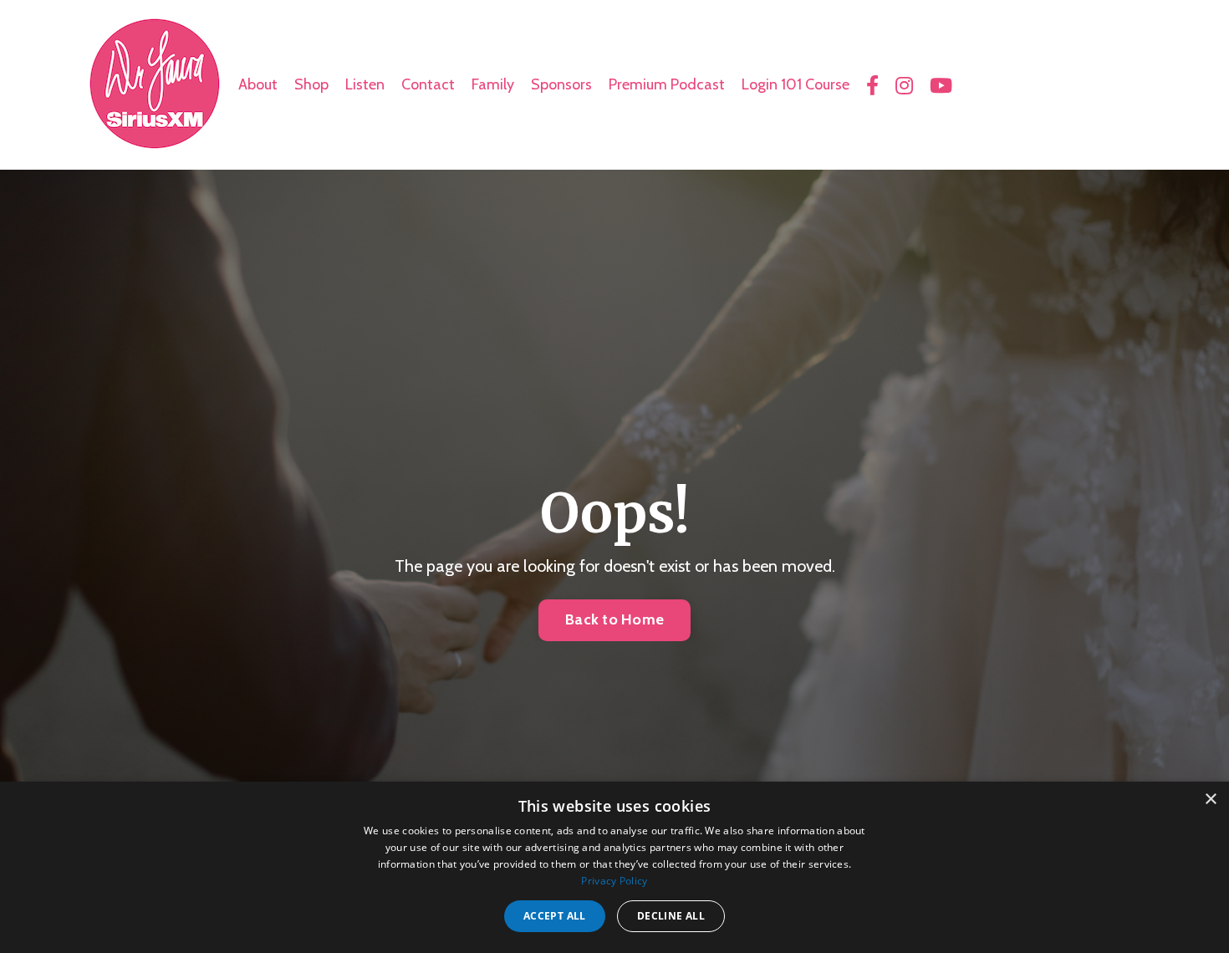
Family (493, 84)
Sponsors (561, 84)
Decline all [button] (671, 916)
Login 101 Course (795, 84)
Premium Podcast (667, 84)
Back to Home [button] (614, 619)
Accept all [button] (554, 916)
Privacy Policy (614, 881)
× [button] (1210, 799)
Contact (428, 84)
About (258, 84)
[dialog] (614, 867)
